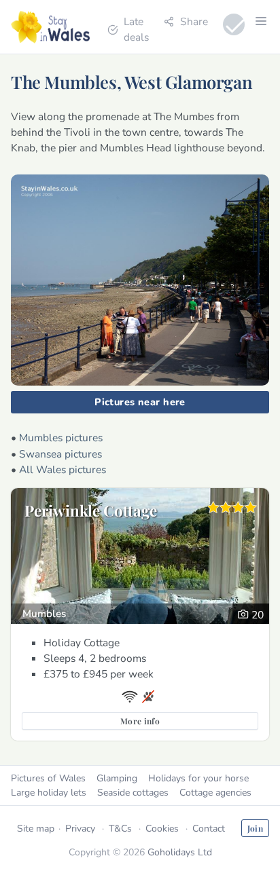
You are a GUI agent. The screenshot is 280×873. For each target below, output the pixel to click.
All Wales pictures (62, 469)
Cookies (162, 828)
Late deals (136, 29)
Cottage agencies (215, 792)
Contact (208, 828)
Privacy (80, 828)
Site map (35, 828)
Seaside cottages (133, 792)
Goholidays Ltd (179, 852)
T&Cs (120, 828)
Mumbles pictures (61, 437)
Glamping (117, 778)
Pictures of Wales (48, 778)
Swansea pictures (60, 454)
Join (255, 828)
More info (140, 721)
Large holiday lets (48, 792)
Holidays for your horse (198, 778)
